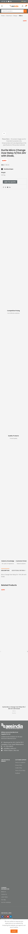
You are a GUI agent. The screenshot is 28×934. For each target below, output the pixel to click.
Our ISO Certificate (6, 902)
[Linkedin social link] (11, 1)
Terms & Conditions (20, 762)
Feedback (17, 773)
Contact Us (4, 894)
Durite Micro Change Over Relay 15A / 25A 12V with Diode (14, 708)
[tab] (5, 570)
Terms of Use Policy (20, 770)
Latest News (4, 897)
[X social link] (4, 1)
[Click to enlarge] (4, 133)
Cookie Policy (18, 768)
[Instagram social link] (6, 1)
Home (3, 16)
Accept (14, 931)
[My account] (22, 6)
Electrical (9, 16)
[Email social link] (8, 187)
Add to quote (10, 182)
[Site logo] (14, 6)
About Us (3, 891)
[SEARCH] (25, 11)
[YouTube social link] (8, 1)
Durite (14, 713)
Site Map (3, 899)
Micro (21, 16)
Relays (15, 16)
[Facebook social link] (2, 1)
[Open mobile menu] (2, 6)
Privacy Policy (18, 765)
